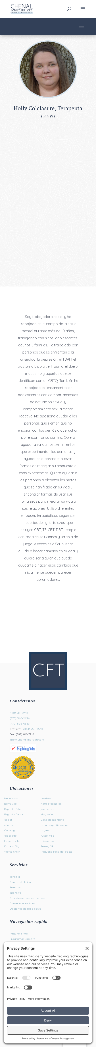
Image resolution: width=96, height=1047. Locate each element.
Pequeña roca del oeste (57, 851)
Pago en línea (19, 933)
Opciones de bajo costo (25, 908)
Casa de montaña (52, 819)
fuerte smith (12, 851)
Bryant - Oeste (13, 814)
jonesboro (47, 809)
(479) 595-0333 (20, 723)
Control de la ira (20, 882)
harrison (46, 798)
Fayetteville (12, 841)
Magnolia (47, 814)
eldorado (10, 835)
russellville (47, 835)
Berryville (10, 803)
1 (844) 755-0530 (32, 729)
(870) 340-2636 (19, 718)
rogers (45, 830)
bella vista (11, 798)
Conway (9, 830)
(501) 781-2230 (19, 713)
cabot (8, 819)
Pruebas (15, 887)
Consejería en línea (22, 903)
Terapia (15, 876)
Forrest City (11, 846)
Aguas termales (51, 803)
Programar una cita (22, 938)
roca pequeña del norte (56, 825)
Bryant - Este (12, 809)
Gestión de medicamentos (27, 898)
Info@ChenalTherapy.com (27, 739)
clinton (8, 825)
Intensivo (15, 892)
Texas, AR (47, 846)
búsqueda (47, 841)
